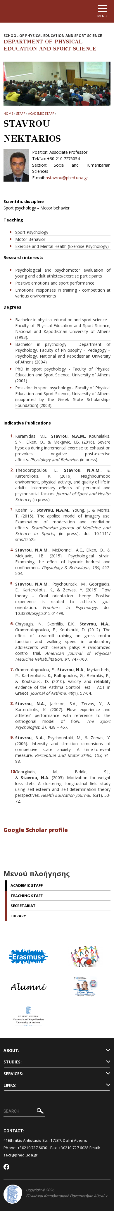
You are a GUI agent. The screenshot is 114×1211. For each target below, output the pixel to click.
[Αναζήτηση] (40, 1112)
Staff (20, 113)
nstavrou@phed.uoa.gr (67, 177)
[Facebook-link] (7, 1167)
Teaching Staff (27, 895)
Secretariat (23, 905)
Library (18, 916)
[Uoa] (13, 1194)
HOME (8, 113)
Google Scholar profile (36, 830)
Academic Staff (41, 113)
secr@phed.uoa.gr (21, 1155)
